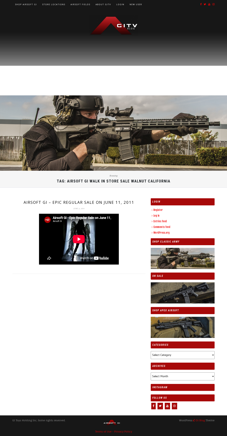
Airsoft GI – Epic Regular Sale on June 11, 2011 (79, 202)
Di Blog (200, 420)
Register (158, 209)
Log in (156, 215)
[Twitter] (205, 4)
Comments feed (161, 226)
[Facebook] (201, 4)
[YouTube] (209, 4)
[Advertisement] (113, 62)
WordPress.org (161, 232)
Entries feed (160, 221)
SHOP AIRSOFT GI (26, 4)
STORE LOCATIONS (53, 4)
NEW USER (136, 4)
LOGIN (120, 4)
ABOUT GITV (103, 4)
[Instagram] (213, 4)
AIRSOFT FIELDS (80, 4)
